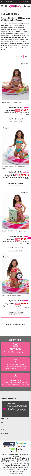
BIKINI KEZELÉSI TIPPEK (15, 365)
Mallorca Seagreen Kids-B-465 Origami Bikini (13, 167)
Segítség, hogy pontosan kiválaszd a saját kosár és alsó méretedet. (15, 352)
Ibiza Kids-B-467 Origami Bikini (11, 295)
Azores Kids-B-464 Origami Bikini (12, 102)
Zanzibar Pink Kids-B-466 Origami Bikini (14, 231)
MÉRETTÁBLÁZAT (15, 349)
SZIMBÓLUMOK (15, 380)
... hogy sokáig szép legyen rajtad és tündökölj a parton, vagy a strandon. (15, 367)
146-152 (15, 121)
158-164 (20, 121)
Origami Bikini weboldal (15, 473)
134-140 (10, 121)
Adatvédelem (9, 1)
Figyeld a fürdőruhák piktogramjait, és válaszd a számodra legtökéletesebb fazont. (15, 383)
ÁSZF (2, 1)
